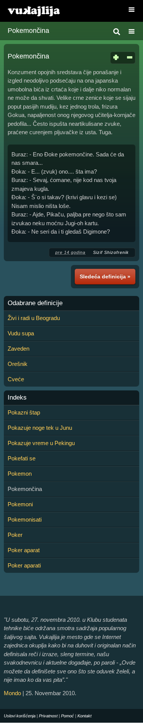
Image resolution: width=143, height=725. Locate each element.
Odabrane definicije (35, 303)
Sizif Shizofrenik (111, 252)
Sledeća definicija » (105, 276)
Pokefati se (21, 458)
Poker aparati (24, 565)
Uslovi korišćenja (19, 716)
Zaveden (18, 348)
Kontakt (84, 716)
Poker (15, 535)
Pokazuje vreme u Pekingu (41, 443)
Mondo (12, 693)
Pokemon (20, 473)
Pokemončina (28, 30)
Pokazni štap (24, 412)
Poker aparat (24, 550)
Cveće (16, 379)
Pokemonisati (25, 519)
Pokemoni (20, 504)
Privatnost (48, 716)
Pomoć (67, 716)
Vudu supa (21, 333)
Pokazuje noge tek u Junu (40, 427)
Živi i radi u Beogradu (34, 318)
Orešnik (17, 364)
